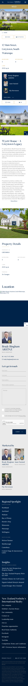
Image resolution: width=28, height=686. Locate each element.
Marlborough (6, 544)
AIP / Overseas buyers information (14, 647)
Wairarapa (5, 529)
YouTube (5, 640)
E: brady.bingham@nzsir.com (10, 359)
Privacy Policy (22, 415)
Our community (7, 612)
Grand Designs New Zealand (12, 586)
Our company (6, 605)
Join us (4, 623)
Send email (7, 97)
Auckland (5, 511)
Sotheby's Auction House (10, 609)
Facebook (5, 633)
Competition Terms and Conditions (14, 644)
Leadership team (7, 619)
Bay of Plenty (6, 518)
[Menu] (25, 2)
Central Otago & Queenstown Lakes (12, 552)
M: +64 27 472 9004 (8, 356)
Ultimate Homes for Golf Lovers (13, 579)
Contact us (5, 616)
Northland (5, 508)
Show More (14, 201)
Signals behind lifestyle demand (13, 582)
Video (8, 37)
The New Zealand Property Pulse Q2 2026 (13, 574)
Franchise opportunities (10, 626)
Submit (18, 431)
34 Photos (20, 37)
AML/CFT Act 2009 (20, 658)
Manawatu (5, 525)
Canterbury (6, 547)
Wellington (5, 532)
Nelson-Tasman (7, 540)
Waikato (5, 515)
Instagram (5, 637)
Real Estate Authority (9, 630)
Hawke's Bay (6, 522)
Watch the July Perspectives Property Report (11, 569)
